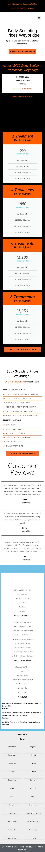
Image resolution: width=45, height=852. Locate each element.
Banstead (11, 755)
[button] (39, 18)
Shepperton (33, 805)
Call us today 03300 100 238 (22, 89)
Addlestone (12, 747)
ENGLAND (22, 734)
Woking (33, 838)
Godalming (12, 780)
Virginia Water (12, 821)
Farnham (12, 772)
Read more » (6, 708)
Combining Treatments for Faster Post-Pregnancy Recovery (21, 722)
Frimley (33, 772)
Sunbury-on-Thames (33, 813)
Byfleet (33, 755)
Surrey (22, 739)
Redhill (33, 796)
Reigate (12, 805)
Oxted (12, 796)
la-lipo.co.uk (28, 847)
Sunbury (12, 813)
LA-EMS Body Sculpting (15, 382)
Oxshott (33, 788)
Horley (12, 788)
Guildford (33, 780)
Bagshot (33, 747)
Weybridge (33, 830)
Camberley (12, 763)
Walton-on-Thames (33, 821)
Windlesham (12, 838)
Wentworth (12, 830)
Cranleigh (33, 763)
